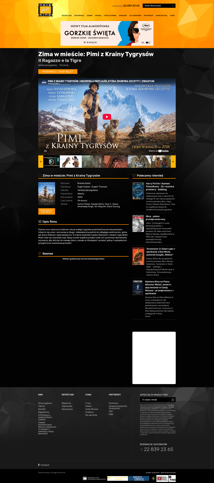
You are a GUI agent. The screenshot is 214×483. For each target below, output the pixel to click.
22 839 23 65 (131, 5)
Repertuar (67, 15)
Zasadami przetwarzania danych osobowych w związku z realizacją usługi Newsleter (157, 406)
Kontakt (42, 409)
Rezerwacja (67, 409)
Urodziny (123, 15)
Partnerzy (148, 15)
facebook (44, 465)
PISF (111, 411)
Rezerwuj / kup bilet (57, 71)
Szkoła (98, 15)
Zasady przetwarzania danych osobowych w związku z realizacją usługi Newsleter (47, 428)
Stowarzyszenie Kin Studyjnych (118, 407)
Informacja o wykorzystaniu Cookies (45, 417)
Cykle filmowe (110, 15)
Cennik (89, 15)
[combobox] (159, 6)
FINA (111, 414)
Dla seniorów (135, 15)
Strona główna (45, 403)
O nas (172, 15)
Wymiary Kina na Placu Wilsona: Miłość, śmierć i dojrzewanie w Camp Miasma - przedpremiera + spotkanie (159, 287)
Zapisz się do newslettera (154, 395)
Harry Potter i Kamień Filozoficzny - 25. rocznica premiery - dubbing (160, 186)
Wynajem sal (161, 15)
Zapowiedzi (79, 15)
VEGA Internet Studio (168, 472)
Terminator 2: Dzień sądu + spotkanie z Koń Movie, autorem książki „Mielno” (160, 251)
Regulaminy (43, 412)
